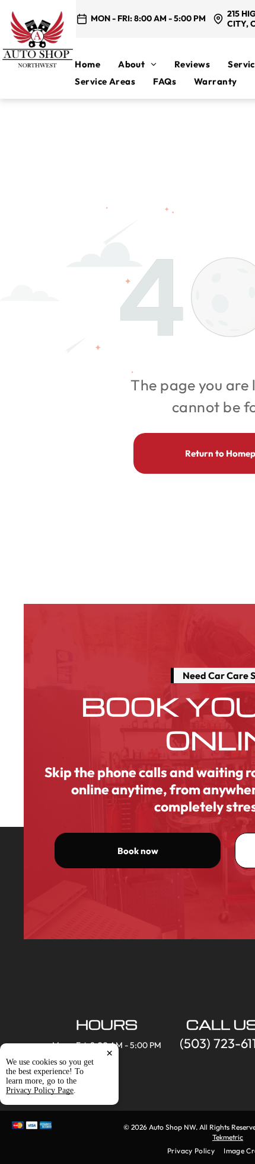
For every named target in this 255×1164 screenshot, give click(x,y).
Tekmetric (227, 1137)
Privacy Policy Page (40, 1090)
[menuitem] (96, 64)
